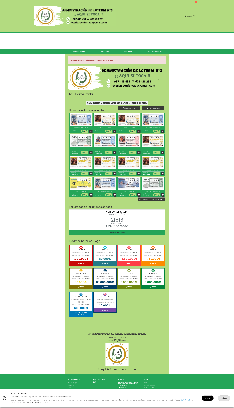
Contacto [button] (128, 52)
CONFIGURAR (185, 400)
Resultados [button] (105, 52)
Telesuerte (146, 382)
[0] (195, 16)
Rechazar (224, 398)
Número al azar (154, 108)
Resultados (71, 386)
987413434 (123, 387)
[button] (75, 80)
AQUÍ (50, 402)
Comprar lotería (72, 384)
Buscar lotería (129, 108)
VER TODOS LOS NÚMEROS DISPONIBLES (151, 199)
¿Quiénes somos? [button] (79, 52)
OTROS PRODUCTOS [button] (154, 52)
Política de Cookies (149, 387)
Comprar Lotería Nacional (81, 314)
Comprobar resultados (117, 232)
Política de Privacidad (149, 386)
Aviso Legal (147, 384)
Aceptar (208, 398)
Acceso (189, 16)
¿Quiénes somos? (72, 382)
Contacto (70, 387)
